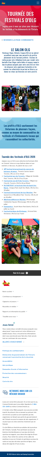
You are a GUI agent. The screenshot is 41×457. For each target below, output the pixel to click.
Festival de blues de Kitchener (15, 211)
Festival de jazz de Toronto (14, 176)
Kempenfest (8, 206)
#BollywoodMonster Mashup (15, 199)
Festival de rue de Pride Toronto (16, 181)
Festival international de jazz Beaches (18, 192)
